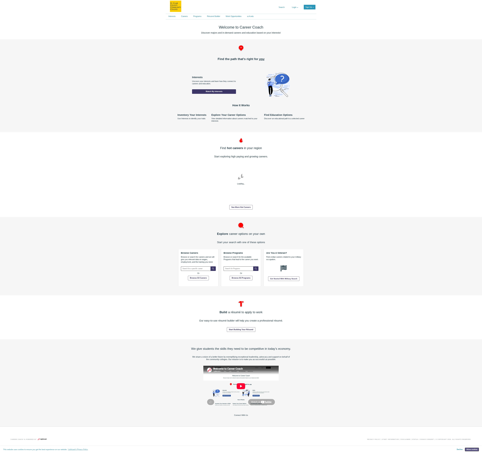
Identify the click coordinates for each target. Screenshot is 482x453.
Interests (172, 16)
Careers (184, 16)
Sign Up (308, 7)
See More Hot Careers (241, 207)
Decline (460, 449)
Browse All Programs (241, 278)
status (415, 439)
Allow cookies (471, 449)
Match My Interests (214, 91)
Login (294, 7)
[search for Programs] (255, 268)
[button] (281, 7)
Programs (197, 16)
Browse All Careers (198, 278)
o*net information (390, 439)
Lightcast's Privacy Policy (78, 449)
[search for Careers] (213, 268)
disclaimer (405, 439)
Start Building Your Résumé (241, 329)
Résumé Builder (213, 16)
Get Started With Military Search (283, 279)
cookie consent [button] (427, 439)
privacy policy (373, 439)
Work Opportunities (234, 16)
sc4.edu (250, 16)
